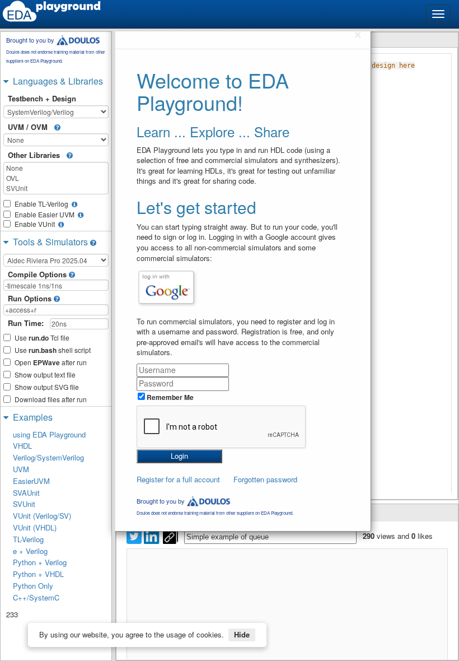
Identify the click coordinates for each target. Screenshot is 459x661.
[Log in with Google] (166, 287)
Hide (242, 634)
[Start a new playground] (51, 11)
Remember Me (169, 397)
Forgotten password (265, 479)
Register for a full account (178, 479)
